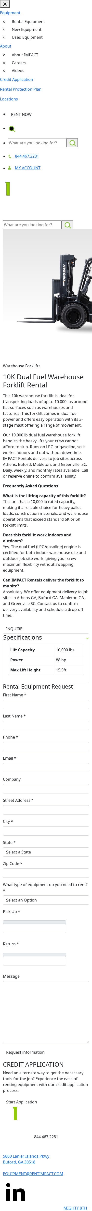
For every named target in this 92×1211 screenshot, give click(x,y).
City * (8, 821)
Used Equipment (27, 37)
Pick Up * (11, 911)
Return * (11, 944)
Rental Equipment (28, 21)
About (5, 46)
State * (9, 842)
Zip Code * (12, 863)
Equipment (10, 12)
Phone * (10, 737)
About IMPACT (25, 55)
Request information (25, 1052)
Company (12, 779)
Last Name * (14, 716)
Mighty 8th (75, 1208)
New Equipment (26, 29)
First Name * (14, 695)
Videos (18, 70)
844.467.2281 (46, 1136)
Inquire (14, 628)
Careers (19, 62)
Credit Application (16, 79)
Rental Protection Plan (20, 89)
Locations (9, 99)
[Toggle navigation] (10, 213)
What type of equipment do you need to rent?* (45, 887)
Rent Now (21, 114)
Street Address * (18, 800)
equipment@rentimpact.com (33, 1173)
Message (11, 976)
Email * (9, 758)
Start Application (21, 1102)
